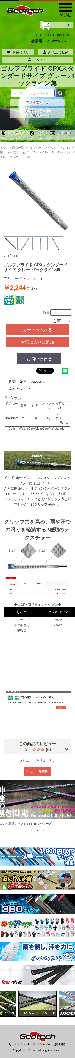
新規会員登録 (58, 52)
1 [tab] (25, 830)
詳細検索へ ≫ (37, 102)
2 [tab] (31, 830)
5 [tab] (50, 830)
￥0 (60, 25)
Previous (11, 804)
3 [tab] (37, 830)
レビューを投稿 (37, 771)
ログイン (40, 60)
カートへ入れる (37, 329)
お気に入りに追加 (37, 342)
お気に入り (20, 52)
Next (64, 804)
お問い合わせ (39, 358)
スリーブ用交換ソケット (36, 115)
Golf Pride (12, 256)
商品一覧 (18, 147)
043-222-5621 (57, 41)
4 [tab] (44, 830)
